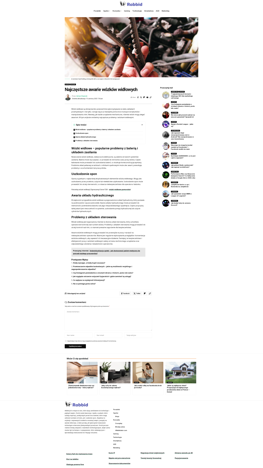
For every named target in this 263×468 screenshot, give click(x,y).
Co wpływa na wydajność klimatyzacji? (89, 280)
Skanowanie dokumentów (119, 463)
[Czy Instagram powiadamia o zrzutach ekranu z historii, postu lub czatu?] (165, 105)
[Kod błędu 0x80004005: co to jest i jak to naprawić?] (165, 156)
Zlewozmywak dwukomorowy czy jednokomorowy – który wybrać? (81, 387)
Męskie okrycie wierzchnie (119, 458)
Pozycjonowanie (181, 458)
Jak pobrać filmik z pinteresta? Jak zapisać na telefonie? (182, 166)
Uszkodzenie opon (82, 133)
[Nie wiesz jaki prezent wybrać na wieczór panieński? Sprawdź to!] (165, 115)
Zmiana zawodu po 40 (184, 453)
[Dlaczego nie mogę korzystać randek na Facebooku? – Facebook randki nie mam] (165, 146)
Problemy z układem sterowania (86, 140)
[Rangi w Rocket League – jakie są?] (165, 124)
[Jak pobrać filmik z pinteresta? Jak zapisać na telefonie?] (165, 165)
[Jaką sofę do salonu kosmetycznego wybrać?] (115, 372)
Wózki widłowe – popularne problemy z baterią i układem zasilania (98, 129)
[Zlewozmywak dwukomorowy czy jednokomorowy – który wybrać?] (82, 372)
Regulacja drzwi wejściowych (152, 453)
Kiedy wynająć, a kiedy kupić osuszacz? (89, 263)
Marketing (175, 91)
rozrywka (174, 112)
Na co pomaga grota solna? (84, 284)
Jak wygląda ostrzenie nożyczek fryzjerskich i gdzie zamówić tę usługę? (102, 276)
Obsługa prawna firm (75, 464)
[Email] (147, 97)
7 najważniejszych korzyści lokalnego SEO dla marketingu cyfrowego (182, 96)
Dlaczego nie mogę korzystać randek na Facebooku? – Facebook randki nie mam (181, 147)
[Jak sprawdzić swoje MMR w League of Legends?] (165, 193)
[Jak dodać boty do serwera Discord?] (165, 203)
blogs (67, 84)
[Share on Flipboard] (144, 97)
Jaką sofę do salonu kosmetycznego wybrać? (111, 387)
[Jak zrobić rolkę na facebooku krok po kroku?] (148, 372)
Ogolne (73, 84)
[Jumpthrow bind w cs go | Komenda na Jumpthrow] (165, 184)
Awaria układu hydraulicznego (86, 137)
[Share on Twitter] (141, 97)
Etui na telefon (72, 459)
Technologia (175, 130)
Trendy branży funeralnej (151, 458)
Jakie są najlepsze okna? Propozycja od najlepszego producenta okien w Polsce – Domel (178, 389)
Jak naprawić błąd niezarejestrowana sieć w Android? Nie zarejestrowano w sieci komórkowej (182, 136)
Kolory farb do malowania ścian (79, 454)
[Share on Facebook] (137, 97)
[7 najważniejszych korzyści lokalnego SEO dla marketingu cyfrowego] (165, 95)
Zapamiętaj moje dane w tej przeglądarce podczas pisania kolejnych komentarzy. (91, 341)
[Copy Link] (150, 97)
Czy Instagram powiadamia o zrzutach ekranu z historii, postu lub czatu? (103, 273)
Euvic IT (112, 453)
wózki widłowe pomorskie (119, 189)
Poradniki (174, 162)
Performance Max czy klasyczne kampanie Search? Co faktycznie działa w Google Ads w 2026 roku (183, 176)
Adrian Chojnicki (81, 96)
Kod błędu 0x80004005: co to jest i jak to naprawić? (183, 157)
